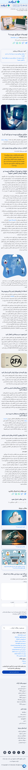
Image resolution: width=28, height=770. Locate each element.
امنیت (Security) (15, 37)
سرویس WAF (22, 697)
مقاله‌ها (24, 712)
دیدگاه (25, 582)
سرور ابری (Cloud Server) (20, 647)
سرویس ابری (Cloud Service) (19, 650)
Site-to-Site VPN (21, 702)
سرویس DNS (22, 691)
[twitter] (18, 752)
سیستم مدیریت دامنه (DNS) (19, 652)
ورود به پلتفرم (16, 5)
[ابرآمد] (5, 5)
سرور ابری (23, 686)
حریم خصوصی (22, 742)
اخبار (24, 721)
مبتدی (24, 663)
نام (26, 602)
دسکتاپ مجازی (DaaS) (20, 641)
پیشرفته (24, 661)
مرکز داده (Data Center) (20, 654)
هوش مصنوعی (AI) (21, 656)
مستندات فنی (22, 723)
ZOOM (12, 296)
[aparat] (4, 752)
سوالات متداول (22, 740)
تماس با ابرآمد (22, 734)
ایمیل (12, 602)
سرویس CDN (22, 704)
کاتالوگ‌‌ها (23, 719)
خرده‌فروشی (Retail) (21, 639)
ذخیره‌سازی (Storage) (20, 643)
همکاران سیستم (22, 736)
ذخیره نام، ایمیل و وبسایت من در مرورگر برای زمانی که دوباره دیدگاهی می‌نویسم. (14, 613)
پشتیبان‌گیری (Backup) (20, 637)
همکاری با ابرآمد (22, 731)
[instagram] (14, 752)
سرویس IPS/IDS (22, 700)
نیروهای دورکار (4, 140)
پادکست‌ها (23, 714)
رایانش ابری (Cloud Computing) (18, 645)
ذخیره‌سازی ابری (22, 689)
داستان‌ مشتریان (22, 717)
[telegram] (9, 752)
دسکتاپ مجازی (22, 693)
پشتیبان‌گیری (22, 695)
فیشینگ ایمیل (12, 220)
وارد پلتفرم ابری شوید (14, 672)
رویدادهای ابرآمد (22, 738)
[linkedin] (23, 752)
